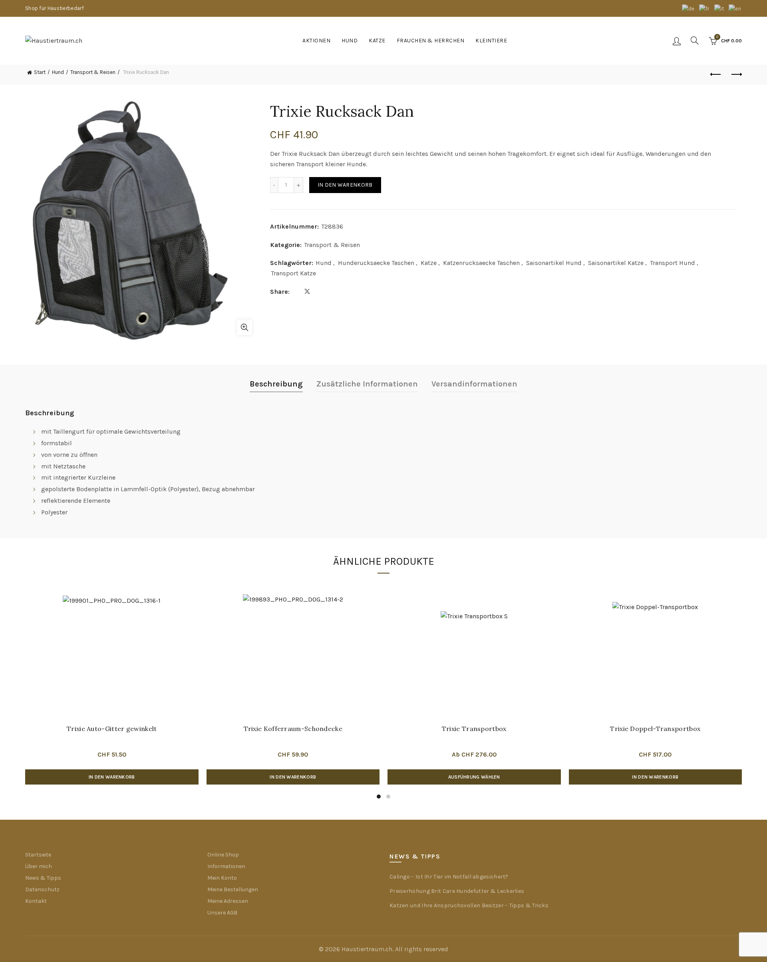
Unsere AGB (222, 912)
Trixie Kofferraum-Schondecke (293, 729)
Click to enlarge (244, 327)
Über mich (38, 866)
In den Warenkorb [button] (112, 777)
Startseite (38, 854)
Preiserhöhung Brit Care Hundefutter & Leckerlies (456, 891)
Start (40, 72)
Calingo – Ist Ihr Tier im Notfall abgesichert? (449, 876)
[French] (704, 8)
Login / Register (677, 41)
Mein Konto (222, 877)
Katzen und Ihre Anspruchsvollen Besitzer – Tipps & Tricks (468, 905)
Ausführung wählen (474, 777)
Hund (350, 40)
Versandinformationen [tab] (474, 383)
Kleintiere (491, 40)
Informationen (226, 866)
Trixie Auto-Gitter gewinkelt (112, 729)
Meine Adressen (227, 901)
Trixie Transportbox (474, 729)
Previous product (716, 75)
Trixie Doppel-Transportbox (655, 729)
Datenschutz (42, 889)
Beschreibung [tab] (276, 383)
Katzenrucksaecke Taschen (481, 263)
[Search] (694, 40)
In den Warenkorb (345, 184)
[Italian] (719, 8)
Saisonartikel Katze (616, 263)
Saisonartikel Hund (554, 263)
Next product (736, 75)
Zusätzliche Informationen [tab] (367, 383)
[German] (688, 8)
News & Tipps (43, 877)
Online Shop (223, 854)
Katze (377, 40)
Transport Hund (672, 263)
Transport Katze (293, 273)
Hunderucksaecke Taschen (376, 263)
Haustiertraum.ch (367, 949)
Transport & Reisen (92, 72)
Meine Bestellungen (232, 889)
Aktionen (316, 40)
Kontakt (36, 901)
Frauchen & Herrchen (431, 40)
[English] (735, 8)
